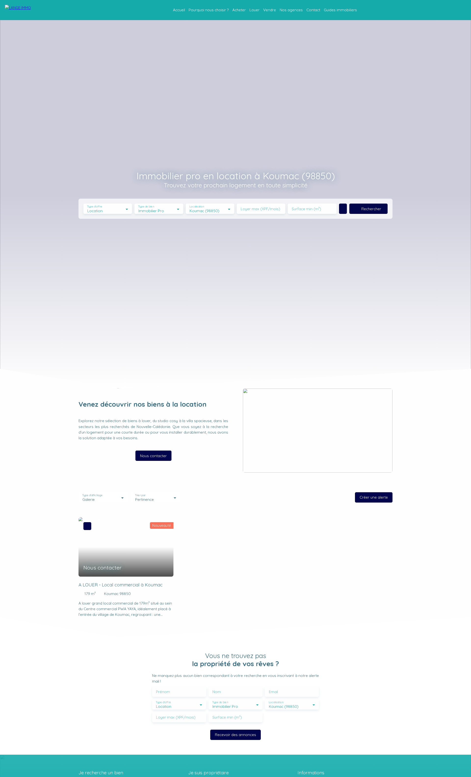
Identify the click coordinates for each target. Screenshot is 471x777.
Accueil (179, 9)
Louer (254, 9)
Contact (313, 9)
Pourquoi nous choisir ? (209, 9)
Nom (216, 691)
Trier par (140, 495)
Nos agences (291, 9)
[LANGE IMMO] (29, 10)
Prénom (163, 691)
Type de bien (146, 206)
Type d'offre (94, 206)
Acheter (239, 9)
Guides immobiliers (340, 9)
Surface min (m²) (306, 209)
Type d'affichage (92, 495)
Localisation (196, 206)
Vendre (269, 9)
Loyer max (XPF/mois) (260, 209)
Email (273, 691)
